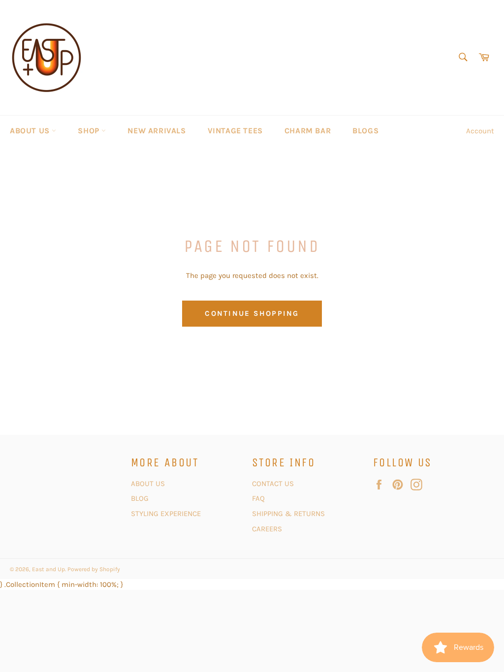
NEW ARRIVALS (156, 130)
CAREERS (267, 528)
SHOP (89, 130)
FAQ (258, 498)
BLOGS (365, 130)
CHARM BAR (307, 130)
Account (480, 130)
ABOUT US (31, 130)
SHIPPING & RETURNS (288, 513)
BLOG (141, 498)
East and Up (48, 569)
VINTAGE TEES (235, 130)
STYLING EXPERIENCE (166, 513)
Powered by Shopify (93, 569)
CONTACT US (274, 483)
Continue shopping (252, 313)
